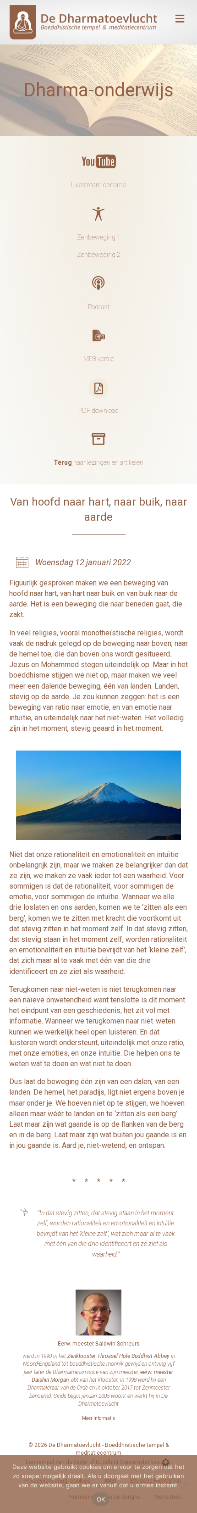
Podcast (98, 307)
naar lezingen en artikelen (98, 462)
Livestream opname (98, 185)
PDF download (98, 410)
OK (101, 1499)
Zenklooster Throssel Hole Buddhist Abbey (118, 1356)
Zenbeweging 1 (98, 237)
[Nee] (185, 1484)
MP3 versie (98, 358)
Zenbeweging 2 (98, 254)
